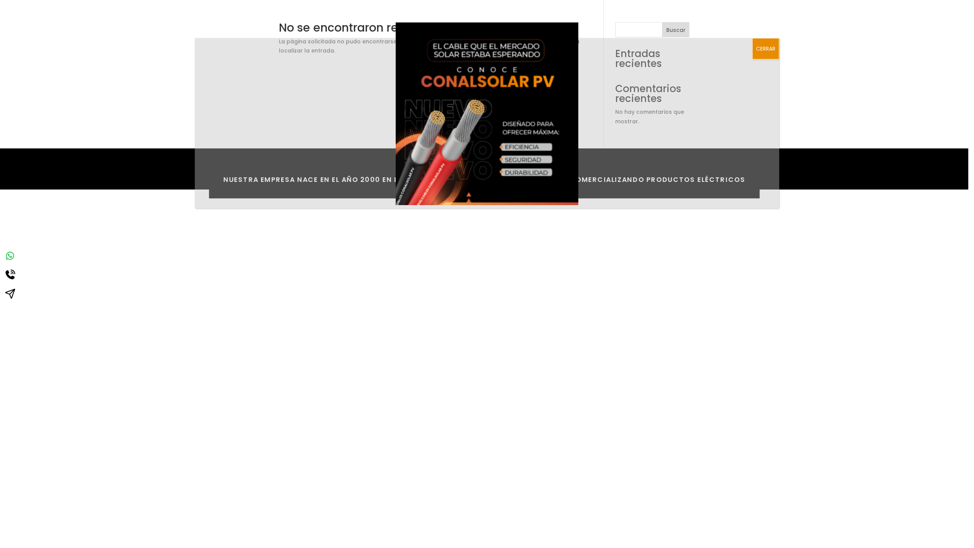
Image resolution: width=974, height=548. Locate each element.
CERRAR (765, 49)
